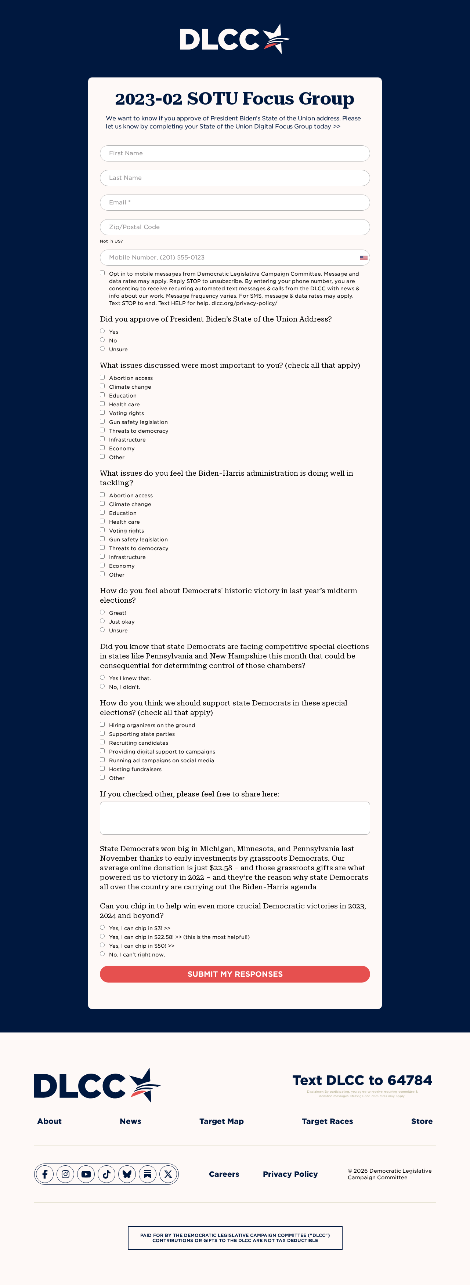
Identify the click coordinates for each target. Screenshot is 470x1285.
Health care (124, 404)
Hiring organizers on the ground (152, 725)
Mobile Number (124, 253)
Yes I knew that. (130, 678)
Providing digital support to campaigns (162, 752)
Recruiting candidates (138, 743)
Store (422, 1121)
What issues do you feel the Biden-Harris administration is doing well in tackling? (226, 478)
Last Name (118, 173)
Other (116, 457)
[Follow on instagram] (65, 1174)
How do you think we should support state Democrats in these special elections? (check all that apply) (223, 707)
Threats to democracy (139, 431)
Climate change (130, 387)
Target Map (221, 1121)
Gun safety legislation (138, 422)
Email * (113, 198)
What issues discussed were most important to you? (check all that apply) (230, 365)
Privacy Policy (290, 1174)
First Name (118, 149)
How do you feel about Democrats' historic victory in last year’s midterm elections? (228, 595)
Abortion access (131, 378)
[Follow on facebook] (45, 1174)
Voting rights (126, 413)
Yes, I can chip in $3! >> (139, 928)
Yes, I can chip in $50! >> (141, 946)
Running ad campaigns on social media (161, 760)
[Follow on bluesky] (127, 1174)
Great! (117, 613)
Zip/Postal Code (126, 222)
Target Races (327, 1121)
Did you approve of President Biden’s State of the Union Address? (216, 319)
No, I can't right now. (137, 955)
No (113, 341)
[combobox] (363, 257)
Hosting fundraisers (135, 769)
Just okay (122, 622)
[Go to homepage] (97, 1085)
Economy (122, 448)
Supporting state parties (142, 734)
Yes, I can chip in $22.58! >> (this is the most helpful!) (179, 937)
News (130, 1121)
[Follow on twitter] (168, 1174)
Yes (113, 332)
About (49, 1121)
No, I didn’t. (124, 687)
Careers (224, 1174)
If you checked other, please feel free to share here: (189, 793)
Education (123, 396)
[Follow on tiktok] (106, 1174)
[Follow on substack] (147, 1174)
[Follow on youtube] (86, 1174)
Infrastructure (127, 440)
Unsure (118, 349)
